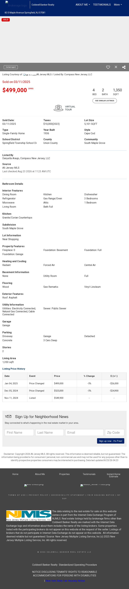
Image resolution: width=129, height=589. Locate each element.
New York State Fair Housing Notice (65, 580)
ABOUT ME (83, 6)
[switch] (108, 67)
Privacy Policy (38, 495)
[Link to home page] (18, 4)
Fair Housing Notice (101, 495)
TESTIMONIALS (102, 4)
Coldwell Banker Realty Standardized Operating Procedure (64, 564)
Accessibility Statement (68, 495)
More (118, 6)
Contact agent (11, 67)
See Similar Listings (104, 101)
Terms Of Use (17, 495)
